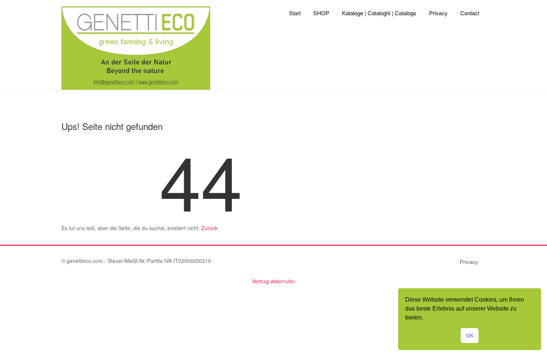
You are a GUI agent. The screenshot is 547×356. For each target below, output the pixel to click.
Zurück (209, 228)
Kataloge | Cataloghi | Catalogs (379, 13)
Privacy (438, 13)
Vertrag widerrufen (273, 281)
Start (295, 13)
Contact (469, 13)
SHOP (321, 13)
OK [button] (470, 335)
